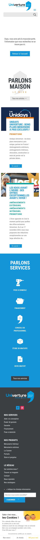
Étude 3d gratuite (10, 422)
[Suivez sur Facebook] (18, 408)
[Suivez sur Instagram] (22, 408)
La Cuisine (8, 451)
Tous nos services (20, 378)
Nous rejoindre (9, 479)
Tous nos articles (18, 98)
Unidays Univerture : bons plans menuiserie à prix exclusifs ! (20, 125)
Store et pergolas (10, 457)
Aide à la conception (11, 419)
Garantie (7, 425)
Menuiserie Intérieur (11, 444)
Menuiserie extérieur (11, 447)
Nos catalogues (9, 482)
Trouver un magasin (11, 472)
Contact (7, 476)
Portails (7, 454)
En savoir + (16, 166)
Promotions (16, 134)
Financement (8, 429)
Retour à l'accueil (20, 53)
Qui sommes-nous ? (11, 469)
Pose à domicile (9, 432)
